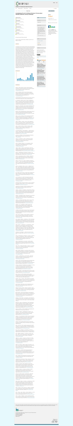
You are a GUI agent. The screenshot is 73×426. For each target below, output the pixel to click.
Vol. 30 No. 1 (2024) (40, 40)
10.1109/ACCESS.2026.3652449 (41, 86)
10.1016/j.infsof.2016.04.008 (26, 272)
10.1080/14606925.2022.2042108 (20, 258)
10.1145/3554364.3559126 (19, 282)
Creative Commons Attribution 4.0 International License (41, 57)
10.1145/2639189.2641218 (29, 367)
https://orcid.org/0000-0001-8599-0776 (20, 28)
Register (54, 2)
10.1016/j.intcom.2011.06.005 (19, 248)
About (30, 8)
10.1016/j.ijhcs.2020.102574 (30, 397)
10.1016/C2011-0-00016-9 (19, 357)
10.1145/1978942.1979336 (20, 109)
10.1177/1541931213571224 (22, 290)
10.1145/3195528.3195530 (19, 353)
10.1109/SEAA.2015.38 (30, 263)
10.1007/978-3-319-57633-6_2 (29, 307)
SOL (16, 8)
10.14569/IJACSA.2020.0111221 (20, 90)
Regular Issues (20, 8)
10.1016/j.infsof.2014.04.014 (25, 314)
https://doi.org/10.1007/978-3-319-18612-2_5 (28, 150)
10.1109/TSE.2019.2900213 (19, 239)
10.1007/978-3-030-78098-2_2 (20, 348)
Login (56, 2)
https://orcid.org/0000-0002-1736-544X (20, 34)
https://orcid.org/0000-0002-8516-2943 (20, 25)
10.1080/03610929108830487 (19, 141)
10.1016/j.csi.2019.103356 (23, 133)
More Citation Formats (40, 35)
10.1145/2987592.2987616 (19, 342)
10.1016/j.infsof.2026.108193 (40, 68)
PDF (38, 17)
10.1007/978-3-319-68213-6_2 (23, 184)
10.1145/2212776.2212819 (31, 124)
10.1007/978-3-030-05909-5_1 (27, 268)
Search (55, 8)
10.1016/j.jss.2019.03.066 (19, 217)
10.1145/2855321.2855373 (19, 198)
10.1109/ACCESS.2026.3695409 (41, 80)
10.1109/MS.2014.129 (29, 154)
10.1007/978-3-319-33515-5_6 (19, 193)
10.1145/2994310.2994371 (19, 208)
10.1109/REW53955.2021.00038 (21, 114)
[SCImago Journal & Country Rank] (52, 22)
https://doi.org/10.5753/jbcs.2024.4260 (22, 37)
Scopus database (54, 19)
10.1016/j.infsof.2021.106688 (19, 336)
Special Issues (26, 8)
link (17, 300)
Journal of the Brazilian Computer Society (24, 6)
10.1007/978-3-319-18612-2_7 (29, 202)
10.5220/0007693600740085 (19, 230)
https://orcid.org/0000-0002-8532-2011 (20, 31)
